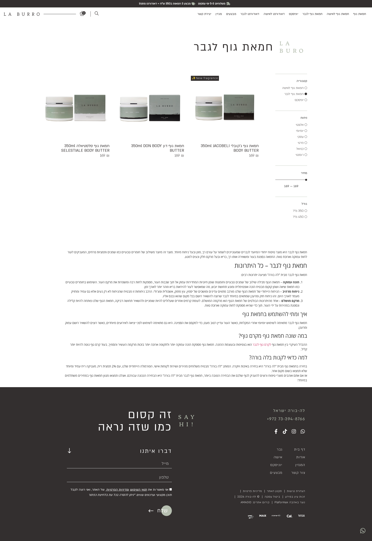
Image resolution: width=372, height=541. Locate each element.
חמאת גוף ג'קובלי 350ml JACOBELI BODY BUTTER (230, 148)
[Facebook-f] (276, 431)
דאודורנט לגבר (249, 14)
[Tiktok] (284, 431)
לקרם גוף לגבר (262, 344)
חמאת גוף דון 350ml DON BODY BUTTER (157, 148)
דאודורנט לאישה (274, 14)
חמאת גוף (359, 14)
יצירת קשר (204, 14)
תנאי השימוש (138, 490)
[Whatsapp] (302, 431)
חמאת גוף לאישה (338, 14)
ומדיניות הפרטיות (117, 490)
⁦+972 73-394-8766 (286, 419)
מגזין (218, 14)
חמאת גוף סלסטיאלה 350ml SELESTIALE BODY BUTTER (85, 148)
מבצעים (231, 14)
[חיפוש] (95, 14)
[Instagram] (293, 431)
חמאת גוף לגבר (312, 14)
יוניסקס (293, 14)
